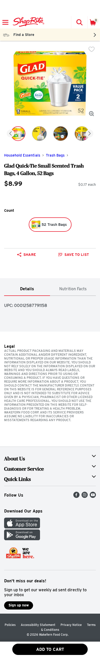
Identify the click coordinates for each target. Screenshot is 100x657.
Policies (10, 625)
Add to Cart (50, 649)
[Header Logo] (27, 22)
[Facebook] (76, 496)
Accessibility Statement (38, 625)
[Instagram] (85, 496)
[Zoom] (91, 114)
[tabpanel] (50, 303)
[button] (79, 22)
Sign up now (18, 605)
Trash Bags (55, 155)
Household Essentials (22, 155)
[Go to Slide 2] (39, 133)
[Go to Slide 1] (18, 133)
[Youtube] (93, 496)
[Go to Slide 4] (82, 133)
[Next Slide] (89, 134)
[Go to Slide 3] (60, 133)
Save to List (76, 255)
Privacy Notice (71, 625)
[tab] (27, 289)
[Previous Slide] (10, 134)
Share (29, 255)
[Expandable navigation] (5, 22)
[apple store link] (22, 527)
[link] (73, 254)
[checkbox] (91, 49)
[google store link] (22, 538)
